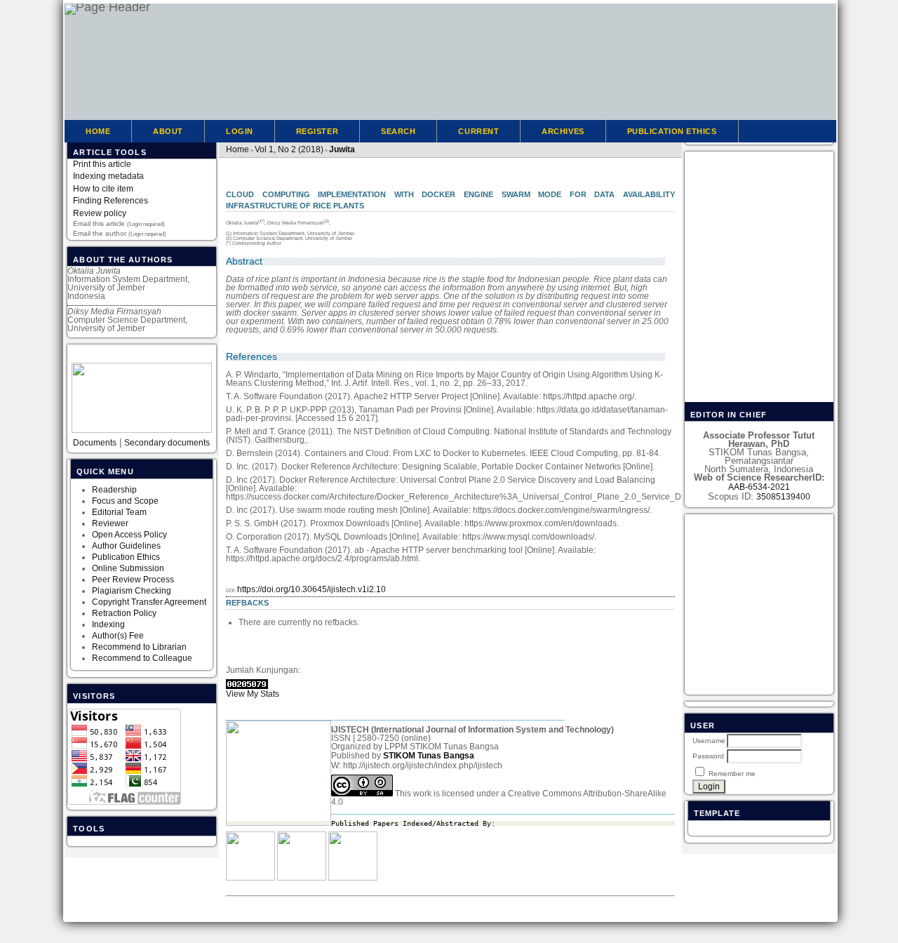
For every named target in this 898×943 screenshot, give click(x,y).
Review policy (99, 213)
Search (398, 131)
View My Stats (252, 694)
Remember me (732, 773)
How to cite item (103, 189)
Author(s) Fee (118, 636)
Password (708, 756)
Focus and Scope (125, 501)
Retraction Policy (124, 613)
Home (98, 131)
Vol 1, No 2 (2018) (289, 149)
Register (317, 131)
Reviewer (110, 523)
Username (708, 740)
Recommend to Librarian (139, 647)
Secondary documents (167, 443)
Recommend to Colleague (142, 658)
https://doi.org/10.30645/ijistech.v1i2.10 (311, 589)
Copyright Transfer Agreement (149, 602)
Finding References (110, 201)
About (168, 131)
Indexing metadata (108, 176)
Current (478, 131)
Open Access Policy (129, 535)
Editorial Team (120, 512)
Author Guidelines (126, 546)
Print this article (102, 164)
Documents (94, 443)
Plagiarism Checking (131, 591)
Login (239, 131)
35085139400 (783, 497)
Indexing (108, 624)
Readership (114, 490)
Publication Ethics (126, 557)
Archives (563, 131)
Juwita (342, 149)
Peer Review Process (133, 579)
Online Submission (128, 568)
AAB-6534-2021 (759, 487)
